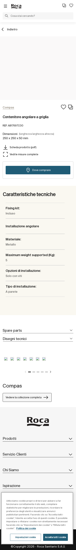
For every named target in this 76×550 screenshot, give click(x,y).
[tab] (38, 330)
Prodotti (9, 438)
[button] (6, 16)
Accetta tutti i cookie (55, 537)
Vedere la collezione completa (24, 397)
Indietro (12, 29)
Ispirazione (11, 486)
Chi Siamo (11, 470)
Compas (12, 385)
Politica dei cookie (26, 528)
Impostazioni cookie (25, 537)
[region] (37, 518)
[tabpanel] (6, 361)
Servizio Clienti (14, 454)
